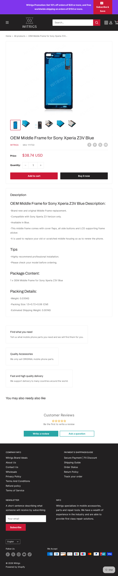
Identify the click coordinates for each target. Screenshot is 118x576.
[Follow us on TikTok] (30, 554)
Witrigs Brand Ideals (16, 457)
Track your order (73, 476)
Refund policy (13, 485)
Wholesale (11, 471)
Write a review (41, 433)
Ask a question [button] (77, 433)
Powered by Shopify (15, 567)
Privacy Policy (13, 476)
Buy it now (84, 175)
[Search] (96, 22)
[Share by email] (106, 144)
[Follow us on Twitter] (13, 554)
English (10, 541)
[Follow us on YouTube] (24, 554)
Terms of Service (15, 490)
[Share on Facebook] (89, 144)
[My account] (110, 22)
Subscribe (15, 527)
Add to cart (34, 175)
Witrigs (14, 145)
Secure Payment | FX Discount (80, 457)
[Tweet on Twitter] (100, 144)
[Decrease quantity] (25, 165)
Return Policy (71, 471)
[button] (106, 23)
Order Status (71, 467)
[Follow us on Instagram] (19, 554)
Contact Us (12, 467)
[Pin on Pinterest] (95, 144)
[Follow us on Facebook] (8, 554)
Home (8, 36)
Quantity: (15, 165)
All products (19, 36)
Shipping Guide (72, 462)
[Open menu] (7, 22)
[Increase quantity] (41, 165)
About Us (11, 462)
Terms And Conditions (18, 481)
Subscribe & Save (102, 9)
